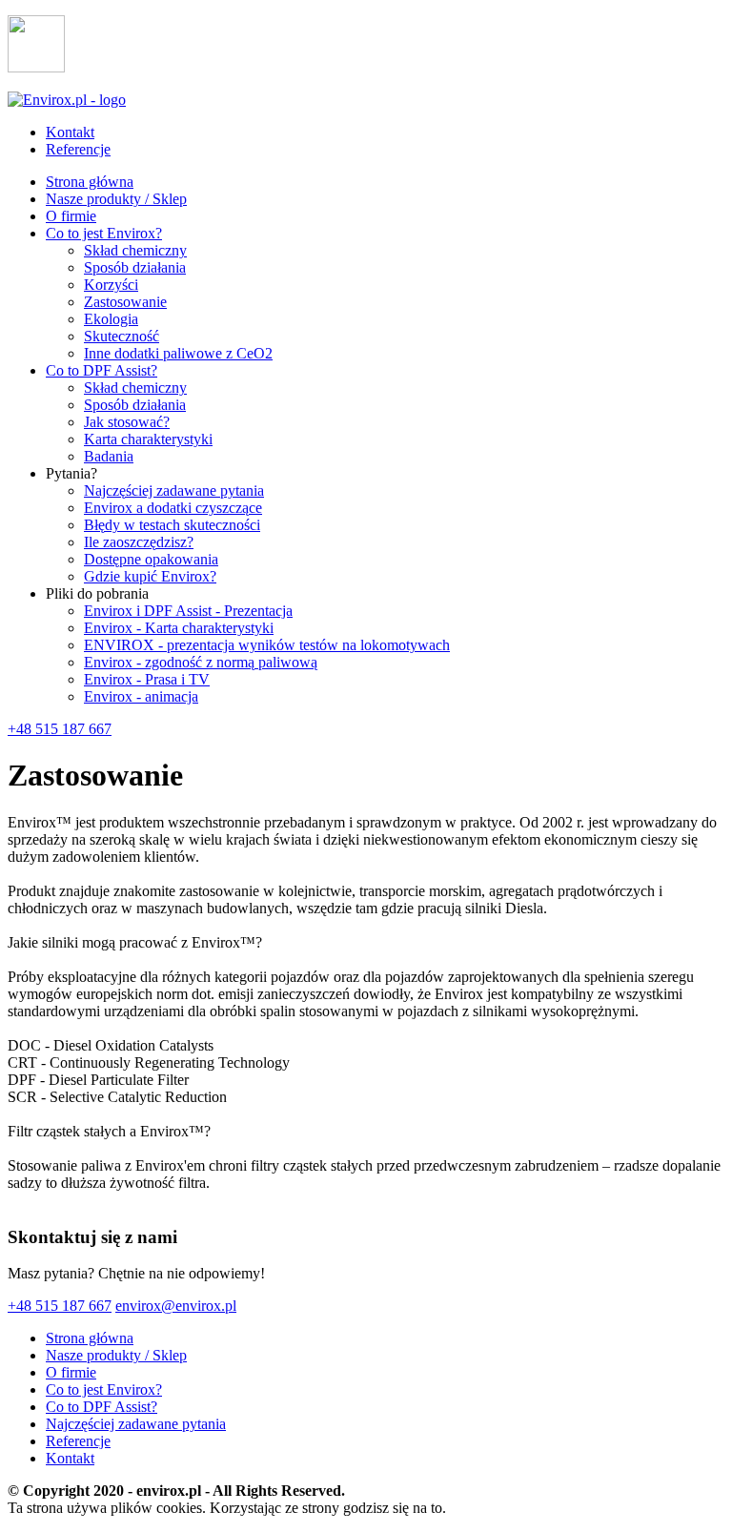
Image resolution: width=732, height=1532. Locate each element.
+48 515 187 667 (60, 729)
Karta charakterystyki (148, 439)
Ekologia (111, 319)
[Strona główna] (67, 100)
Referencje (78, 149)
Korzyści (111, 284)
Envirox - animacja (141, 696)
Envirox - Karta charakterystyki (179, 628)
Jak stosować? (127, 422)
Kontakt (70, 132)
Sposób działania (135, 267)
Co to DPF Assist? (101, 370)
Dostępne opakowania (151, 559)
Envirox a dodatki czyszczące (173, 508)
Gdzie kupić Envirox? (150, 576)
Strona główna (89, 182)
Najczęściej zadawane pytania (174, 490)
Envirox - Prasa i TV (147, 679)
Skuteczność (121, 336)
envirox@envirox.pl (175, 1305)
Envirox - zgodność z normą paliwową (200, 662)
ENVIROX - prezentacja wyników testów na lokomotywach (267, 645)
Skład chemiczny (135, 250)
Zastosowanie (125, 302)
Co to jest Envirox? (104, 233)
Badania (108, 456)
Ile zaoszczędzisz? (138, 542)
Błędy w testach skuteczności (172, 525)
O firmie (71, 216)
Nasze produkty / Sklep (116, 199)
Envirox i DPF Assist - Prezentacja (188, 611)
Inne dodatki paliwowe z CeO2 (178, 353)
